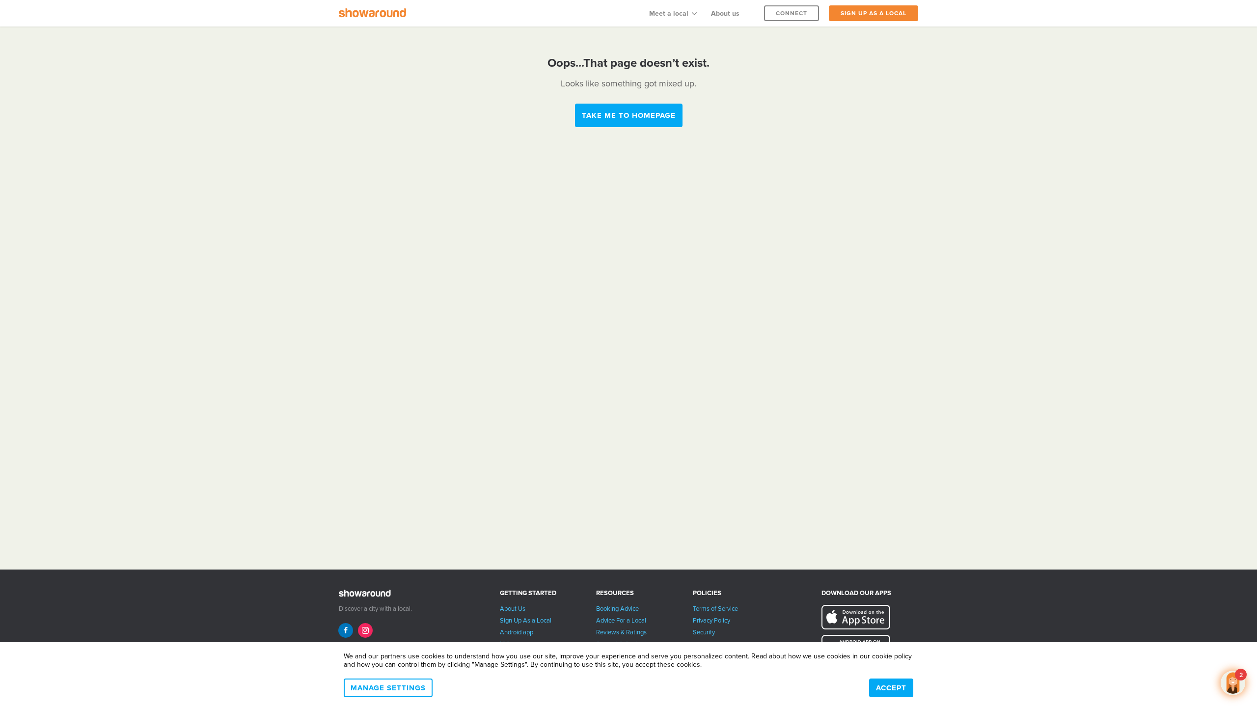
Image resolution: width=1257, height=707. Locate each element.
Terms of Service (715, 609)
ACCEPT (891, 687)
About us (725, 13)
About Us (512, 609)
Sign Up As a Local (525, 621)
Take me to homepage (629, 115)
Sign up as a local (873, 13)
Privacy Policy (711, 621)
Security (704, 632)
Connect (791, 13)
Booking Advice (617, 609)
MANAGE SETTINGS (388, 687)
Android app (516, 632)
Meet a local (668, 13)
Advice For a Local (621, 621)
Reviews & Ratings (621, 632)
